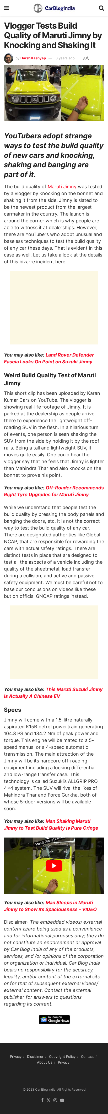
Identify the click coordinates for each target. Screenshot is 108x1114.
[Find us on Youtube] (62, 1100)
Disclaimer (35, 1056)
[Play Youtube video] (54, 866)
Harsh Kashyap (33, 58)
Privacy (15, 1056)
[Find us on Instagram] (55, 1100)
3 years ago (65, 58)
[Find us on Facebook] (42, 1100)
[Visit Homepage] (54, 7)
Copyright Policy (62, 1056)
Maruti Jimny (62, 186)
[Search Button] (101, 8)
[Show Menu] (6, 8)
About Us (44, 1062)
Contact (87, 1056)
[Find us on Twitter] (48, 1100)
